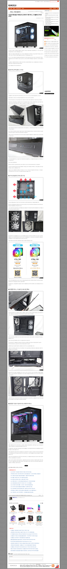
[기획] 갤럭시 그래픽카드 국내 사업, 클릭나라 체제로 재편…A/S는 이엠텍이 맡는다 (23, 490)
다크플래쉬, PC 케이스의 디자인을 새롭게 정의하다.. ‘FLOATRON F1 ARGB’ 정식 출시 (24, 535)
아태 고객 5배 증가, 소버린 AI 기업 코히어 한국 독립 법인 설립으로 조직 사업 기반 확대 (51, 50)
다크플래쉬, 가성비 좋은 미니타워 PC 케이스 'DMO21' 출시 (19, 530)
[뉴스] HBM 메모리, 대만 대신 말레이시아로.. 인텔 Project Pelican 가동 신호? (22, 488)
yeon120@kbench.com (21, 497)
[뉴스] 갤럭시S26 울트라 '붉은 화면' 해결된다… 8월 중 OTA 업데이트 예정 (22, 475)
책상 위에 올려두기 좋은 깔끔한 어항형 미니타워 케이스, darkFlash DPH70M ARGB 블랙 (24, 550)
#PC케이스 (17, 467)
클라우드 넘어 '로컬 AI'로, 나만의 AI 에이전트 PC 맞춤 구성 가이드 (51, 55)
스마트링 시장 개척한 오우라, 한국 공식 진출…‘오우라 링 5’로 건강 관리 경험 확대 (51, 57)
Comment (11, 556)
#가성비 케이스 (21, 467)
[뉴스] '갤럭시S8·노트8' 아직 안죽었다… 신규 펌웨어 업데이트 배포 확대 (21, 492)
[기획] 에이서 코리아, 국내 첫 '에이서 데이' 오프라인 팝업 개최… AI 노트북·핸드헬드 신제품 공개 (25, 473)
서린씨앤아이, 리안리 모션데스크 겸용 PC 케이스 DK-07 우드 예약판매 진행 (22, 532)
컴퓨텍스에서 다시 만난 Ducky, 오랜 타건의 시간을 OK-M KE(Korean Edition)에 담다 (51, 47)
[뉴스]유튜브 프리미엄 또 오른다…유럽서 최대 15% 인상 (19, 479)
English (36, 1)
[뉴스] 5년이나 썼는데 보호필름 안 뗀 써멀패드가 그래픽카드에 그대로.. (21, 486)
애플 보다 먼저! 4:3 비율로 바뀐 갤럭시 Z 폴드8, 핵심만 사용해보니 (51, 42)
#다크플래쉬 (11, 467)
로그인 (38, 1)
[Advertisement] (40, 5)
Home (42, 12)
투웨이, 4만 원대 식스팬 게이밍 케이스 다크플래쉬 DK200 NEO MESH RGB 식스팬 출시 (24, 548)
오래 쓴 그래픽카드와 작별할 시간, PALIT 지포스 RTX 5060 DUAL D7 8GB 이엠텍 (51, 48)
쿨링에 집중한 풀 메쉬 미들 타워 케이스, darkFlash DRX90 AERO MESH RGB (22, 539)
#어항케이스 (14, 467)
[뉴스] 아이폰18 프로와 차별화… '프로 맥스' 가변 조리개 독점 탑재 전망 (21, 484)
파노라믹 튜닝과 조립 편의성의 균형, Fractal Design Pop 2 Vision (21, 541)
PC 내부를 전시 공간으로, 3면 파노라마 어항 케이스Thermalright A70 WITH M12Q (23, 534)
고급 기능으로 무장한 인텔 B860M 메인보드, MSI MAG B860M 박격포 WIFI (51, 45)
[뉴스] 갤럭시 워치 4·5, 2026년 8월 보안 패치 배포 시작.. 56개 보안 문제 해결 (22, 481)
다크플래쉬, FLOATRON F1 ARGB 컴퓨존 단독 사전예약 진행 (20, 537)
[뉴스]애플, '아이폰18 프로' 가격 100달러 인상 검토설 (19, 477)
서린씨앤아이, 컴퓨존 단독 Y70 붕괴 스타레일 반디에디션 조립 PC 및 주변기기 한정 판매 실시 (24, 543)
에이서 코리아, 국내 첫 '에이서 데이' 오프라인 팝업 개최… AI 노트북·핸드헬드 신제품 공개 (51, 54)
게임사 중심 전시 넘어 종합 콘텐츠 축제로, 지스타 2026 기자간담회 (51, 52)
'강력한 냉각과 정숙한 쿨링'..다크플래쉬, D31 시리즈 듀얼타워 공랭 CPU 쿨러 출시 (23, 545)
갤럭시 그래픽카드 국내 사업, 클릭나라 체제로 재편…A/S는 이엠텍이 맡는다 (51, 43)
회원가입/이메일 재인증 (46, 1)
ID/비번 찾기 (41, 1)
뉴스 (47, 39)
